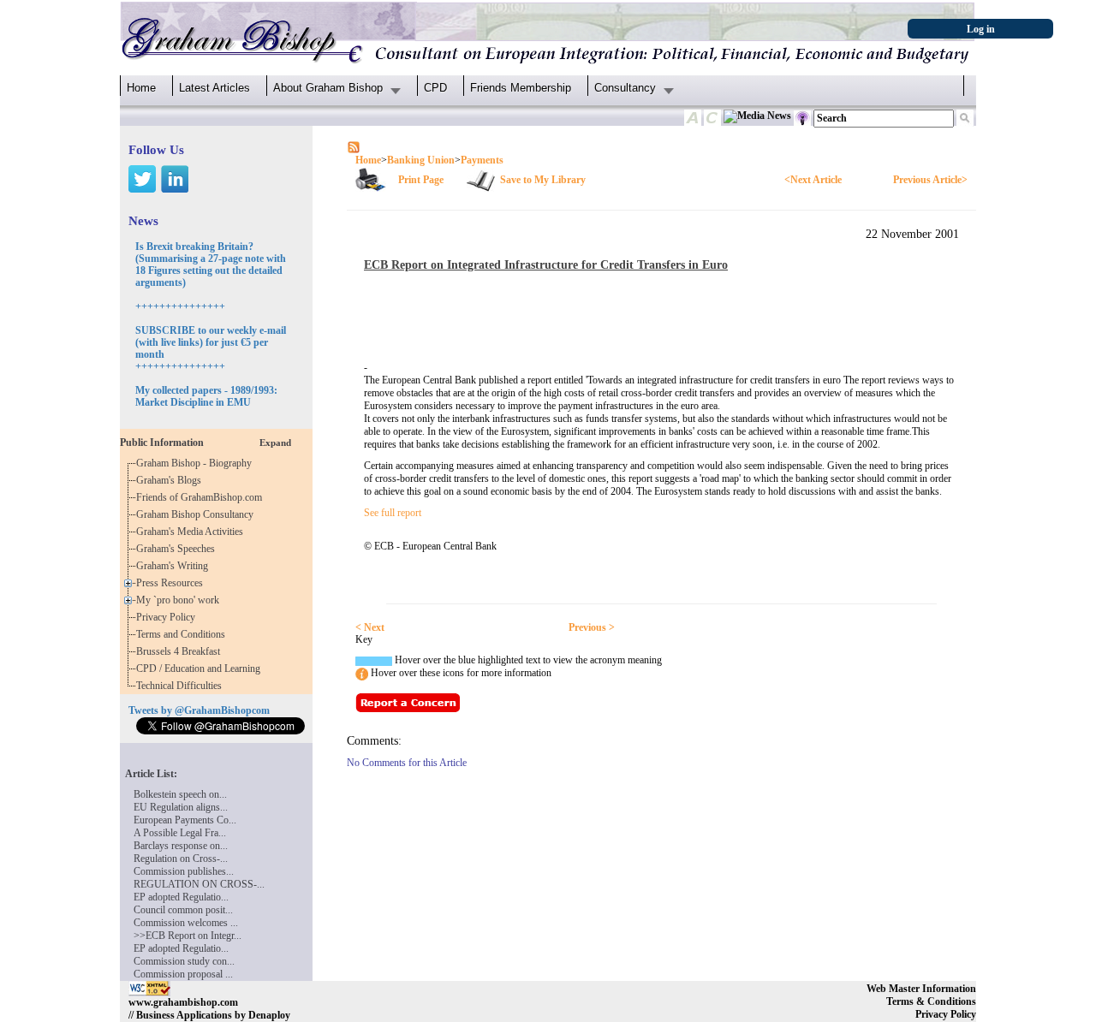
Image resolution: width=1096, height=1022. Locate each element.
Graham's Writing (174, 566)
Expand (275, 442)
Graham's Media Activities (192, 532)
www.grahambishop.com (183, 1002)
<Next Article (813, 180)
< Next (369, 627)
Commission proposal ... (183, 974)
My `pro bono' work (180, 600)
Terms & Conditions (931, 1001)
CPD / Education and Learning (202, 668)
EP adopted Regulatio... (181, 897)
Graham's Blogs (171, 480)
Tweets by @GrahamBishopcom (199, 710)
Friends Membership (520, 87)
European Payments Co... (185, 820)
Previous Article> (930, 180)
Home (141, 87)
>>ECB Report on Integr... (187, 936)
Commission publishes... (184, 871)
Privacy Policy (168, 617)
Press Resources (172, 583)
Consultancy (625, 87)
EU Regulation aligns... (181, 807)
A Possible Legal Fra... (180, 833)
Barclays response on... (181, 846)
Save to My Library (543, 180)
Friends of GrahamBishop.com (201, 497)
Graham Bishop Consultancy (197, 514)
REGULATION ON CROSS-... (199, 884)
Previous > (592, 627)
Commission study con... (184, 961)
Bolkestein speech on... (180, 794)
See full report (392, 513)
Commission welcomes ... (186, 923)
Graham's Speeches (178, 549)
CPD (435, 87)
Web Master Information (921, 989)
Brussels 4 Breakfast (180, 651)
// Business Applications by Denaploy (209, 1015)
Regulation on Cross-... (181, 859)
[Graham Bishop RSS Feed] (353, 146)
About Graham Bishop (328, 87)
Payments (482, 160)
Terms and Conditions (183, 634)
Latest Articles (214, 87)
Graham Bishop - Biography (196, 463)
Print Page (421, 180)
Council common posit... (183, 910)
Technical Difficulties (181, 686)
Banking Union (421, 160)
